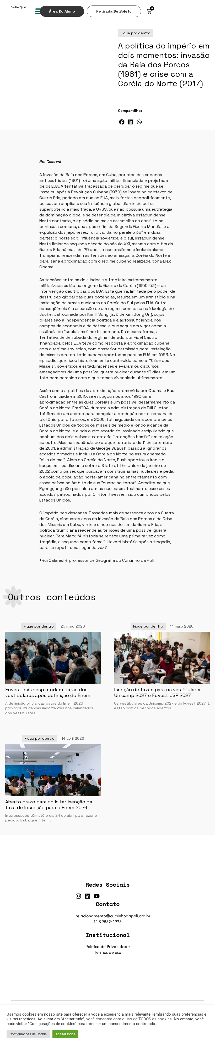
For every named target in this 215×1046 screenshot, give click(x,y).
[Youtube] (97, 896)
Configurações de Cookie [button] (28, 1034)
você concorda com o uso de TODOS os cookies (129, 1019)
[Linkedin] (87, 896)
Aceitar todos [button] (65, 1034)
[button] (39, 11)
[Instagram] (78, 896)
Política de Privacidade (107, 946)
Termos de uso (107, 952)
